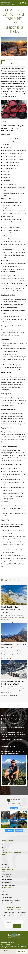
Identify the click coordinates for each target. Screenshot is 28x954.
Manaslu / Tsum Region (9, 885)
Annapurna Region (7, 874)
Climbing (4, 864)
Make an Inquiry (22, 951)
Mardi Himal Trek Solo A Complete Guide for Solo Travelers (10, 609)
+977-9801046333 (8, 952)
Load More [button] (9, 830)
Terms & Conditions (7, 897)
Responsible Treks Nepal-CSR (11, 900)
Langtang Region (7, 879)
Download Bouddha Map (9, 903)
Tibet (3, 850)
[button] (5, 815)
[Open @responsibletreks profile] (8, 800)
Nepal (4, 845)
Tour (3, 861)
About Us (5, 892)
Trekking (4, 859)
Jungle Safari (6, 867)
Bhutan (4, 847)
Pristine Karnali (6, 882)
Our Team (5, 894)
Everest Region (6, 877)
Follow (15, 808)
